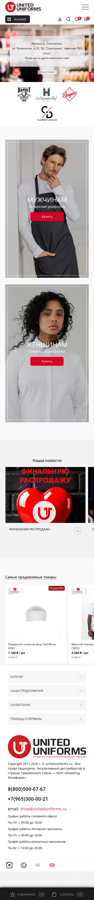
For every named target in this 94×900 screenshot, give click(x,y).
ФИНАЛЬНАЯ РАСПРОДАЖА (29, 529)
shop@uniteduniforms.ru (43, 808)
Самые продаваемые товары (30, 577)
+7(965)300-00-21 (28, 799)
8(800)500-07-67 (27, 789)
